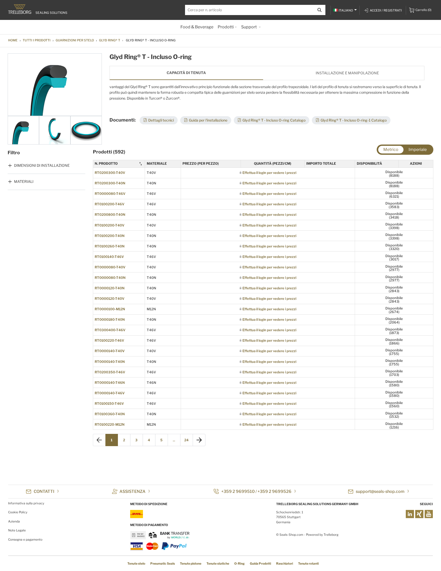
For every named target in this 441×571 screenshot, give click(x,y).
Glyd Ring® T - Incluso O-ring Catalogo (273, 120)
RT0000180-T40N (110, 319)
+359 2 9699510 (238, 491)
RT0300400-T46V (110, 330)
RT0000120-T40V (109, 298)
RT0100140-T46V (109, 257)
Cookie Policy (17, 512)
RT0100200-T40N (110, 236)
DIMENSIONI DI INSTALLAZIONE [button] (42, 165)
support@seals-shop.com (380, 491)
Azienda (14, 521)
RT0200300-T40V (110, 173)
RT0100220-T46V (109, 340)
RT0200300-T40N (110, 183)
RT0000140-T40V (110, 351)
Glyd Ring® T (109, 40)
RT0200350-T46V (110, 372)
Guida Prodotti (260, 563)
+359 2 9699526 (274, 491)
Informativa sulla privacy (26, 503)
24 (186, 440)
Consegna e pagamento (25, 539)
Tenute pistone (190, 563)
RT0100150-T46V (109, 403)
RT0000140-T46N (110, 382)
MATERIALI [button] (23, 181)
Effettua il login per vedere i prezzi (269, 173)
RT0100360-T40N (110, 414)
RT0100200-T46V (109, 204)
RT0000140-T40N (110, 362)
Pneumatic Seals (162, 563)
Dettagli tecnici (161, 120)
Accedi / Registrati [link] (386, 10)
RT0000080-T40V (110, 267)
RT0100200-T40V (109, 225)
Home (13, 40)
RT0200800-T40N (110, 214)
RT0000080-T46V (110, 194)
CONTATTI (44, 491)
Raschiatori (284, 563)
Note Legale (17, 530)
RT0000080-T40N (110, 278)
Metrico (390, 149)
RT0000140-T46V (110, 393)
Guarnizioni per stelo (75, 40)
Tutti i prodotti (37, 40)
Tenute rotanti (308, 563)
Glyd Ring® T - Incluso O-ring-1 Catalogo (354, 120)
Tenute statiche (217, 563)
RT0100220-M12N (110, 424)
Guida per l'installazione (208, 120)
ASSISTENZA (132, 491)
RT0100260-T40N (110, 246)
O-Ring (239, 563)
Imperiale (418, 149)
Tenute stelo (136, 563)
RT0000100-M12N (110, 309)
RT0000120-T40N (110, 288)
